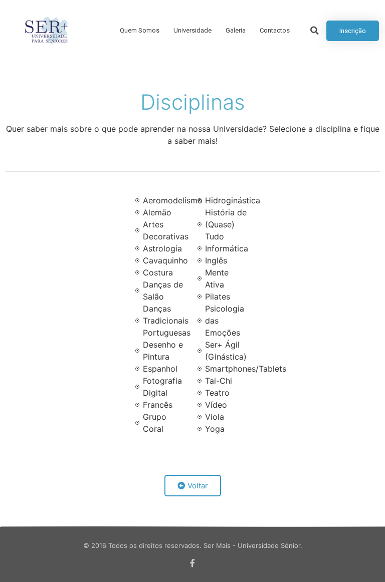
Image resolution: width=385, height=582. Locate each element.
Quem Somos (139, 30)
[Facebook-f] (192, 563)
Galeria (236, 30)
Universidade (192, 30)
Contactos (275, 30)
